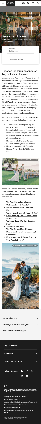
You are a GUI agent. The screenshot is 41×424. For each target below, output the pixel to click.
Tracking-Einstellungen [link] (11, 396)
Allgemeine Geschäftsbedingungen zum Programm (19, 402)
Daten (11, 57)
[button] (20, 386)
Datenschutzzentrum (10, 405)
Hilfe (5, 413)
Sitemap (28, 410)
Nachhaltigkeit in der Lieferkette (14, 410)
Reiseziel (12, 48)
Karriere (23, 396)
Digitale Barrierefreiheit (11, 407)
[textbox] (20, 51)
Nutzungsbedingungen (11, 399)
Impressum (22, 405)
